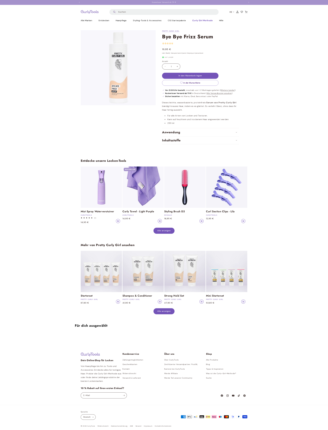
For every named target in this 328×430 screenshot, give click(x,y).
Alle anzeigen (164, 230)
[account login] (237, 12)
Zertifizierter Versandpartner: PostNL (181, 364)
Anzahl (165, 61)
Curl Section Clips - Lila (220, 211)
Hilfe (221, 20)
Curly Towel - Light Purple (138, 211)
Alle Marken (86, 20)
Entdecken (104, 20)
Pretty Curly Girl (170, 31)
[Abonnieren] (124, 395)
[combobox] (163, 12)
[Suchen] (114, 12)
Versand (138, 426)
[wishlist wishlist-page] (242, 12)
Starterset (87, 295)
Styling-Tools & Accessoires (147, 20)
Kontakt (126, 369)
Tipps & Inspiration (214, 369)
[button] (246, 12)
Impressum (148, 426)
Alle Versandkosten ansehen (219, 93)
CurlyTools (91, 426)
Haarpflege (121, 20)
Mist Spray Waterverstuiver (97, 211)
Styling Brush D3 (174, 211)
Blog (208, 364)
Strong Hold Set (174, 295)
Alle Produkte (212, 360)
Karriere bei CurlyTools (174, 369)
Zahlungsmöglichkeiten (132, 360)
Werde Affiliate (171, 373)
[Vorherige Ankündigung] (79, 2)
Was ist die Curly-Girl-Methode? (221, 373)
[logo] (90, 12)
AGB (131, 426)
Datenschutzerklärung (119, 426)
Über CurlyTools (171, 360)
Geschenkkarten (129, 364)
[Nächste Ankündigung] (249, 2)
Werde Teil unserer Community (178, 378)
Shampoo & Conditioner (137, 295)
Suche (209, 378)
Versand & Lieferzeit (131, 378)
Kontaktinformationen (163, 426)
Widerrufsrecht (129, 373)
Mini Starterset (215, 295)
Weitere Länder (227, 90)
